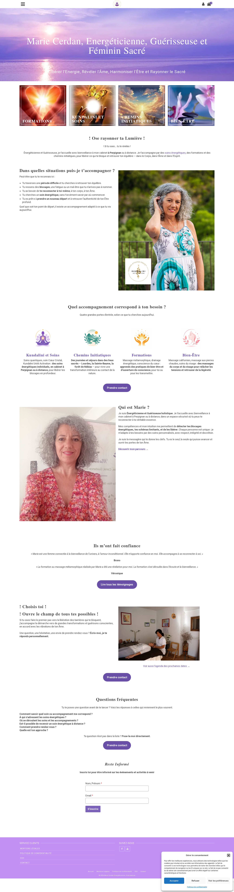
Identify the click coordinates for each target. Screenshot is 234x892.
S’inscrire (93, 809)
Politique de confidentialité (197, 887)
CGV (22, 858)
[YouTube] (127, 848)
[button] (228, 855)
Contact (25, 863)
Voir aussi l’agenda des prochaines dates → (166, 666)
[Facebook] (121, 848)
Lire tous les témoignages (117, 584)
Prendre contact (117, 387)
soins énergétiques (175, 152)
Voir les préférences (218, 881)
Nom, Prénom (93, 783)
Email (89, 795)
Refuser (195, 881)
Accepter (174, 881)
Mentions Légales (30, 848)
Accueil (91, 871)
